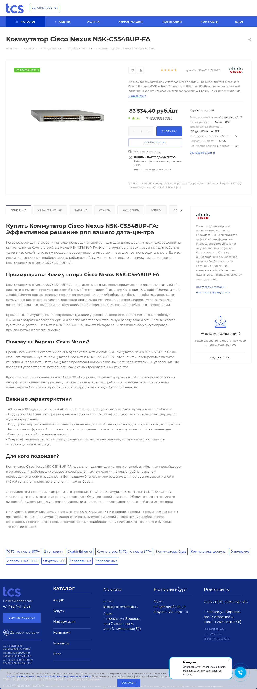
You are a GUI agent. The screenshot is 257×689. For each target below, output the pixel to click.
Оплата (156, 210)
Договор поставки (24, 632)
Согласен (128, 682)
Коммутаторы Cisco (171, 551)
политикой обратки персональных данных (64, 676)
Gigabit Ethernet (79, 551)
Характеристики (50, 210)
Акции (58, 600)
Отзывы (105, 210)
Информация (64, 622)
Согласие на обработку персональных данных (18, 661)
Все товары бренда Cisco (213, 292)
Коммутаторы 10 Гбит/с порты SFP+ (124, 551)
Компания (61, 632)
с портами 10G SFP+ (22, 561)
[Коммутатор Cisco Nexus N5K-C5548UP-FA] (67, 115)
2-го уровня (53, 551)
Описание (18, 210)
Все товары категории (211, 286)
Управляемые (80, 561)
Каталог (64, 588)
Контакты (61, 643)
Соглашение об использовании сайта (16, 647)
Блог (57, 654)
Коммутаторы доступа (208, 551)
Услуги (59, 611)
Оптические (239, 551)
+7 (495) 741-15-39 (17, 606)
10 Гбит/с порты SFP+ (23, 551)
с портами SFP (54, 561)
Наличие (80, 210)
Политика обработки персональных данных (17, 654)
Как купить (130, 210)
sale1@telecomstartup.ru (120, 607)
